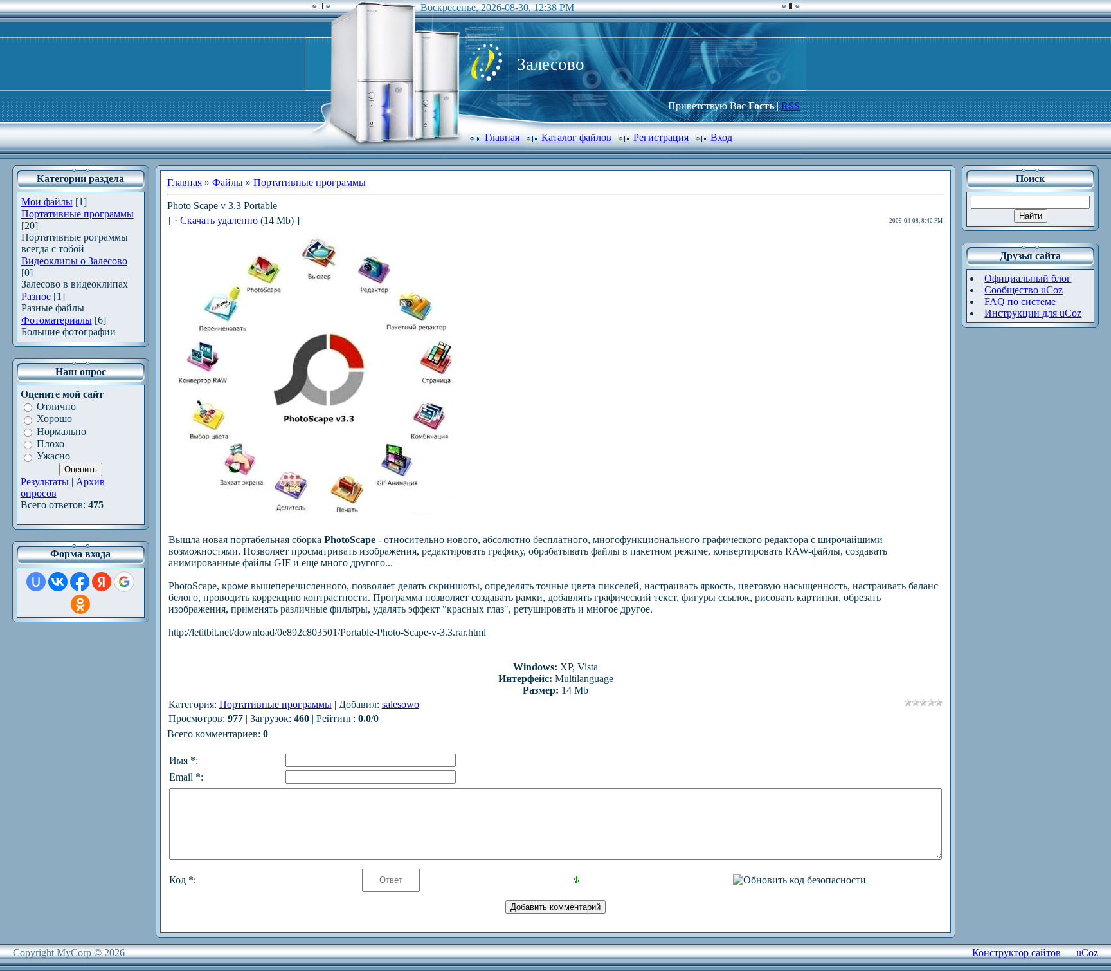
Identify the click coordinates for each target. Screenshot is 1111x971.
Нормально (61, 431)
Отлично (56, 406)
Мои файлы (47, 201)
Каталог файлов (576, 137)
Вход (721, 137)
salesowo (400, 704)
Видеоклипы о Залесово (74, 260)
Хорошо (54, 419)
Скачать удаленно (219, 220)
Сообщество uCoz (1023, 289)
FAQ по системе (1020, 301)
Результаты (45, 481)
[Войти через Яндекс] (101, 581)
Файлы (227, 182)
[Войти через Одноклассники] (80, 604)
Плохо (50, 443)
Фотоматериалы (56, 320)
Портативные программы (77, 213)
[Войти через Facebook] (79, 581)
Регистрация (661, 137)
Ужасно (53, 456)
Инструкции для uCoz (1032, 313)
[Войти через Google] (124, 581)
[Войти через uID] (36, 581)
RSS (790, 105)
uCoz (1087, 952)
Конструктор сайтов (1016, 952)
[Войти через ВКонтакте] (58, 581)
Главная (502, 137)
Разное (36, 296)
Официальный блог (1027, 278)
